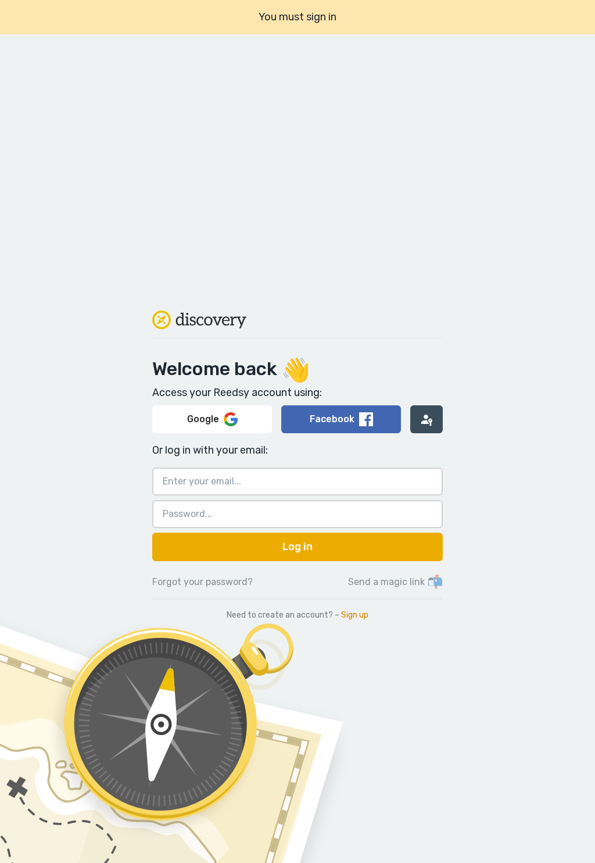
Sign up (354, 615)
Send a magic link (395, 581)
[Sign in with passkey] (426, 419)
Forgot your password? (202, 581)
